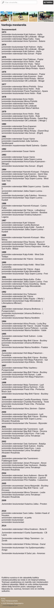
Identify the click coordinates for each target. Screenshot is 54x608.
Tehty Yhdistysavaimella (9, 601)
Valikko (49, 2)
